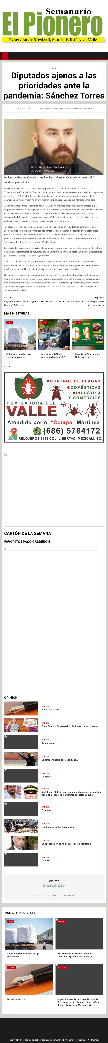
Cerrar (7, 366)
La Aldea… (46, 776)
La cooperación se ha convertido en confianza (66, 844)
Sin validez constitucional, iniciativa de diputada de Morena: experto (79, 301)
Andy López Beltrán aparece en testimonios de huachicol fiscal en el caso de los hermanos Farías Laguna (71, 793)
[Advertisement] (52, 1027)
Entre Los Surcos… (51, 709)
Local (53, 68)
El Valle (61, 922)
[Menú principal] (12, 55)
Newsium (79, 1039)
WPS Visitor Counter (63, 895)
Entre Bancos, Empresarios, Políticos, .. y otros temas (70, 726)
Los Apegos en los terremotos (57, 827)
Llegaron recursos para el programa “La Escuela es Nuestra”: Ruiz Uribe (28, 301)
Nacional (62, 967)
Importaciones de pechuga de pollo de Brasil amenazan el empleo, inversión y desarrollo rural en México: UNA (78, 1002)
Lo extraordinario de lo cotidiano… (59, 760)
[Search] (103, 55)
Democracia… (48, 743)
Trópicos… (47, 810)
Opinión (45, 706)
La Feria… (46, 860)
